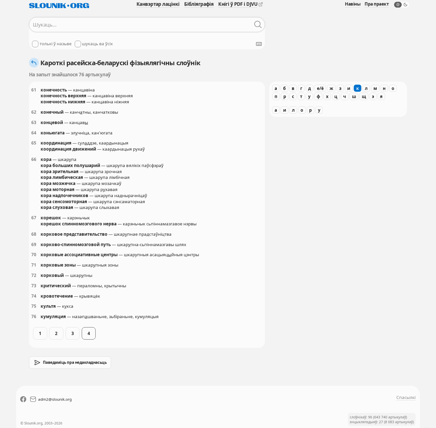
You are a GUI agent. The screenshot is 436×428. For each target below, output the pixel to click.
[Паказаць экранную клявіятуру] (259, 44)
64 (33, 133)
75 (33, 306)
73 (33, 286)
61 (33, 90)
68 (33, 234)
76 (33, 316)
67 (33, 218)
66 (33, 159)
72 (33, 275)
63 (33, 122)
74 (33, 296)
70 (33, 254)
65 (33, 143)
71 (33, 265)
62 (33, 112)
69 (33, 244)
